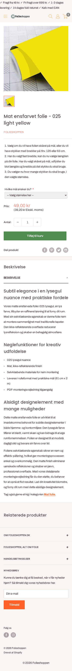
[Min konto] (58, 16)
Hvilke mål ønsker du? (18, 189)
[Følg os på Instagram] (13, 635)
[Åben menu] (5, 16)
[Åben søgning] (51, 16)
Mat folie (49, 494)
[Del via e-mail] (65, 250)
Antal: (7, 222)
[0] (65, 16)
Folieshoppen (14, 132)
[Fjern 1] (18, 222)
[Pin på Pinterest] (51, 250)
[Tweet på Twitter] (58, 250)
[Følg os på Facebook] (6, 635)
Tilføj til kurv (35, 235)
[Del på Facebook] (44, 250)
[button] (36, 278)
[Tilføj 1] (37, 222)
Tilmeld (14, 604)
